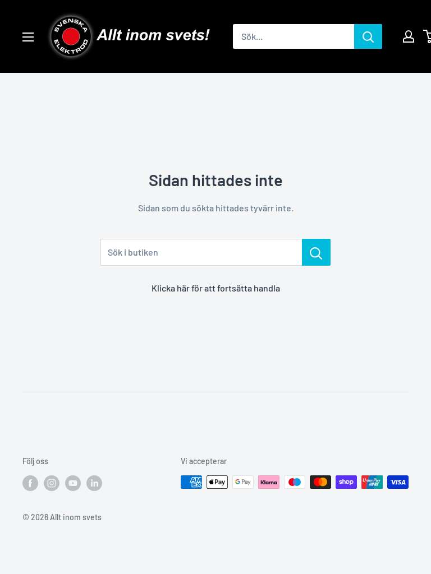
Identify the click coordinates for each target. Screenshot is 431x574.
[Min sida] (408, 36)
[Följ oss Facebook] (30, 483)
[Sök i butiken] (316, 252)
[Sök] (368, 36)
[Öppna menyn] (28, 37)
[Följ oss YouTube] (73, 483)
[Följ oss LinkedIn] (94, 483)
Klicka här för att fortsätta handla (216, 288)
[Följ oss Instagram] (51, 483)
